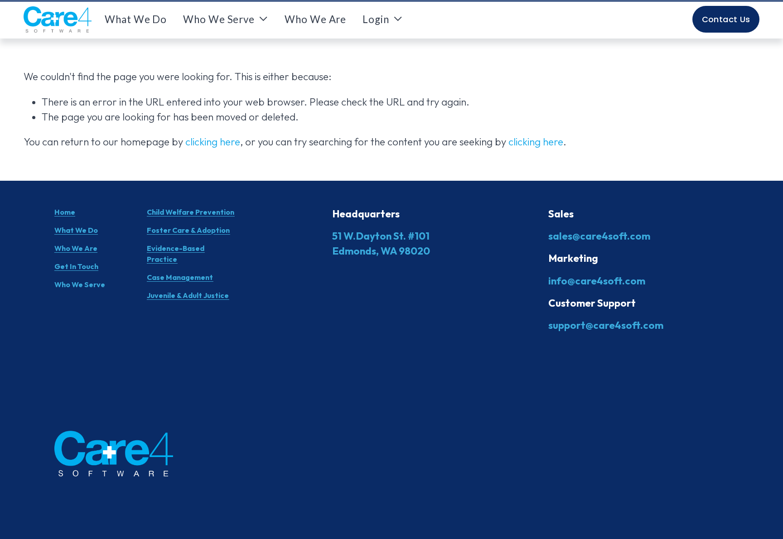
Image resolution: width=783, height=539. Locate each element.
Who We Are (315, 19)
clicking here (212, 141)
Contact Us (726, 19)
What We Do (136, 19)
